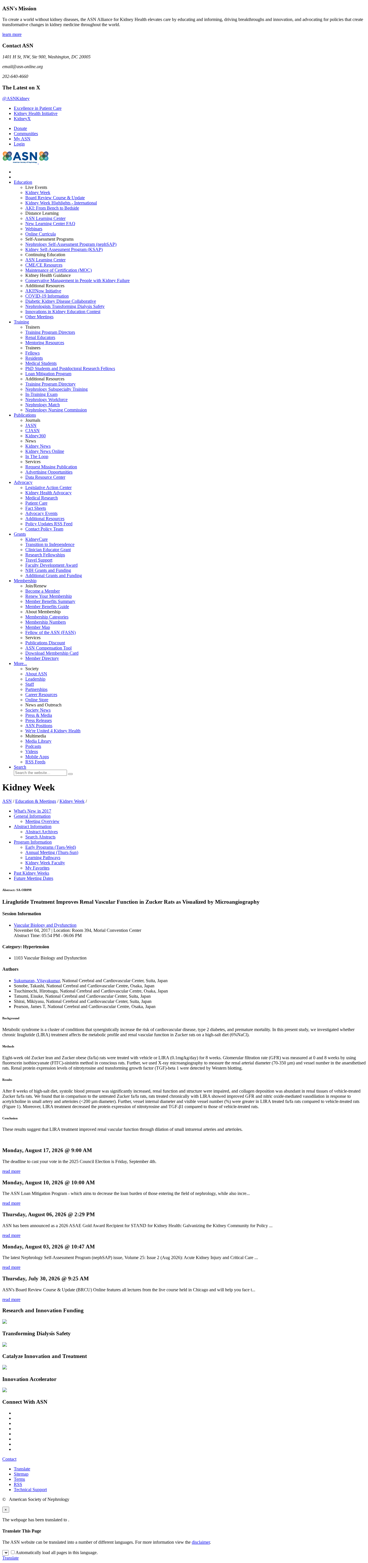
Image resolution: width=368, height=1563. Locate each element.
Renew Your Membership (48, 596)
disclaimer (201, 1542)
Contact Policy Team (44, 528)
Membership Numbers (45, 622)
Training (21, 321)
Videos (31, 751)
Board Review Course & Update (55, 197)
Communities (26, 133)
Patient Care (36, 503)
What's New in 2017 (32, 811)
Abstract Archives (41, 831)
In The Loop (36, 456)
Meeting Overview (42, 821)
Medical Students (41, 363)
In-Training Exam (41, 394)
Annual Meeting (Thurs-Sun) (51, 852)
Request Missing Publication (51, 466)
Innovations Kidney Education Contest (62, 311)
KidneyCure (36, 539)
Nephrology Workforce (46, 399)
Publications (25, 415)
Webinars (33, 228)
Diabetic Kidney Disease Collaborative (60, 301)
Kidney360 (35, 435)
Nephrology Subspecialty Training (56, 389)
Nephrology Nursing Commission (56, 409)
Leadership (35, 679)
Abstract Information (32, 826)
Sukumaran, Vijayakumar (37, 980)
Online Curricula (40, 233)
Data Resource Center (45, 477)
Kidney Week (37, 192)
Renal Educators (40, 337)
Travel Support (38, 560)
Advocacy (23, 482)
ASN (7, 801)
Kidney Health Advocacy (48, 492)
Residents (34, 358)
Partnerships (36, 689)
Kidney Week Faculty (45, 862)
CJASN (32, 430)
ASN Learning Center (45, 218)
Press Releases (38, 720)
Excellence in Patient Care (38, 108)
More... (20, 663)
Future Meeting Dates (33, 878)
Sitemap (21, 1474)
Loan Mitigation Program (48, 373)
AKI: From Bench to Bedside (52, 208)
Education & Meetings (35, 801)
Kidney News (38, 446)
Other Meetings (39, 316)
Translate (22, 1468)
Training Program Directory (50, 384)
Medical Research (41, 497)
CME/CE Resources (43, 265)
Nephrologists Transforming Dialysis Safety (65, 306)
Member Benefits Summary (50, 601)
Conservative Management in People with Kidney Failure (77, 280)
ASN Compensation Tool (48, 647)
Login (19, 143)
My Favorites (37, 867)
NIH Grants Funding (48, 570)
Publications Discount (45, 642)
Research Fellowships (45, 554)
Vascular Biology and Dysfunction (45, 925)
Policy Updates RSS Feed (48, 523)
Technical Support (30, 1489)
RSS (18, 1484)
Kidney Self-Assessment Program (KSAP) (64, 249)
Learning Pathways (42, 857)
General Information (32, 816)
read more (11, 1171)
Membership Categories (46, 616)
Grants (20, 534)
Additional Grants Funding (53, 575)
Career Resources (41, 694)
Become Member (42, 591)
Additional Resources (44, 518)
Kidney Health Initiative (35, 113)
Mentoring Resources (44, 342)
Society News (38, 710)
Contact (9, 1459)
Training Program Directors (50, 332)
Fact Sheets (35, 508)
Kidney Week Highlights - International (61, 202)
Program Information (33, 842)
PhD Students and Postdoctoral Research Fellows (70, 368)
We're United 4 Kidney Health (52, 730)
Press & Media (38, 715)
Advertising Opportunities (48, 472)
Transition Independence (49, 544)
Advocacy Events (41, 513)
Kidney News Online (44, 451)
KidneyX (22, 118)
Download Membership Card (51, 653)
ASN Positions (38, 725)
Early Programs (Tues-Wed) (50, 847)
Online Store (36, 699)
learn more (12, 34)
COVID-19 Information (47, 296)
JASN (31, 425)
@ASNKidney (16, 98)
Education (23, 182)
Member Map (37, 627)
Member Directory (42, 658)
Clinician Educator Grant (48, 549)
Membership (25, 580)
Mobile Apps (37, 756)
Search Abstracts (40, 836)
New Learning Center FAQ (50, 223)
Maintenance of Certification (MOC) (58, 270)
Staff (29, 684)
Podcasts (33, 746)
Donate (20, 128)
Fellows (32, 352)
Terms (19, 1479)
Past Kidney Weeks (31, 873)
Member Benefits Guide (47, 606)
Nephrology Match (42, 404)
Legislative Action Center (48, 487)
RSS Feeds (35, 761)
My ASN (22, 138)
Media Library (38, 741)
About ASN (36, 673)
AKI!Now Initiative (43, 290)
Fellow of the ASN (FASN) (50, 632)
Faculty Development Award (51, 565)
